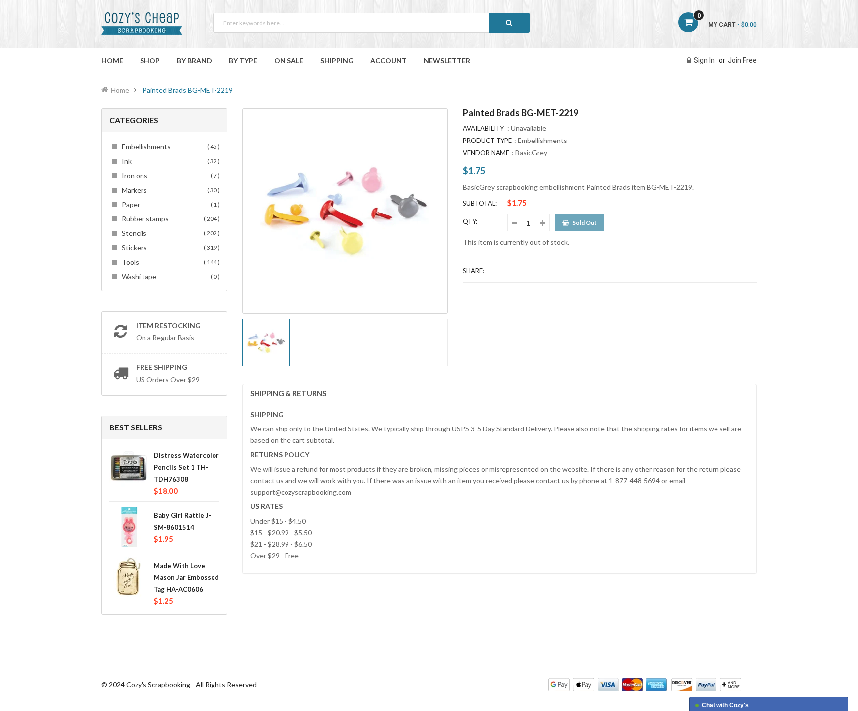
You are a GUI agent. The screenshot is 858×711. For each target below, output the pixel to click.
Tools (169, 262)
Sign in (704, 60)
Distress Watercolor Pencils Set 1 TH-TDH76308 (186, 467)
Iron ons (169, 175)
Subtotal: (480, 203)
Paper (169, 204)
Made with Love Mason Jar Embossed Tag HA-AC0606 (186, 577)
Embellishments (169, 146)
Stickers (169, 247)
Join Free (742, 60)
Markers (169, 190)
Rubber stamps (169, 218)
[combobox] (371, 23)
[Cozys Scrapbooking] (645, 684)
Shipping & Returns (288, 393)
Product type (487, 140)
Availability (483, 128)
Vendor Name (486, 153)
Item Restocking (168, 325)
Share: (473, 271)
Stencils (169, 233)
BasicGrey (531, 152)
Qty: (470, 221)
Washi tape (169, 276)
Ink (169, 161)
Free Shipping (161, 367)
